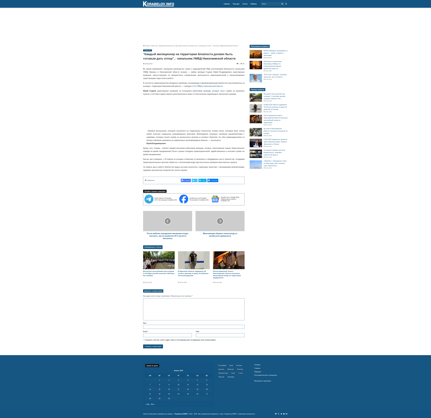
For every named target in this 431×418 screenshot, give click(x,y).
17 (178, 389)
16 (169, 389)
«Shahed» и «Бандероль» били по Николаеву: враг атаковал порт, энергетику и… (275, 163)
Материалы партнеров (262, 381)
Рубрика (254, 4)
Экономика (230, 377)
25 (188, 394)
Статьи (245, 4)
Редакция (257, 372)
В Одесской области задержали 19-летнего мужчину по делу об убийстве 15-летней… (275, 107)
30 (169, 398)
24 (178, 394)
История (239, 365)
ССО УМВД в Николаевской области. (207, 86)
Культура (221, 369)
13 (207, 385)
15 (159, 389)
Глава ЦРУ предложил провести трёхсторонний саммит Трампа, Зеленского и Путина (275, 141)
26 (197, 394)
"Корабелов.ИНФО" (181, 414)
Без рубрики (222, 365)
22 (159, 394)
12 (197, 385)
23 (169, 394)
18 (188, 389)
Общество (154, 46)
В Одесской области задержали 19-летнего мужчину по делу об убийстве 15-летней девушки (193, 273)
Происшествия (223, 373)
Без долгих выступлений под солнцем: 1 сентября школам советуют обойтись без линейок (159, 273)
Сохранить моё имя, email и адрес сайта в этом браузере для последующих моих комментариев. (180, 340)
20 (207, 389)
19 (197, 389)
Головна (257, 365)
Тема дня (236, 4)
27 (207, 394)
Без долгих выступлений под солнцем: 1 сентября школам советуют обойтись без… (274, 96)
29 (159, 398)
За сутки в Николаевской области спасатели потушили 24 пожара (275, 131)
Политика (240, 369)
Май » (153, 404)
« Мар (147, 404)
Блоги (231, 365)
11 (188, 385)
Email (145, 331)
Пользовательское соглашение (265, 375)
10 (178, 385)
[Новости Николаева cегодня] (158, 4)
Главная (227, 4)
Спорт (233, 373)
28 (150, 398)
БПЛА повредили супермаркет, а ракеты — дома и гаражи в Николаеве (276, 53)
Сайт (197, 331)
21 (150, 394)
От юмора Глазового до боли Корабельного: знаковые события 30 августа (274, 152)
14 (150, 389)
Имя (145, 323)
